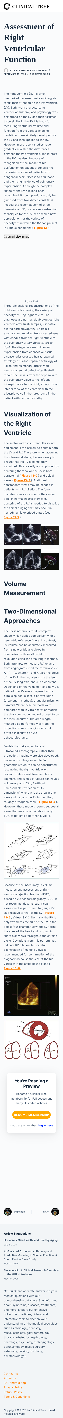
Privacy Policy (13, 1387)
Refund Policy (13, 1392)
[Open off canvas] (57, 6)
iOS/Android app (15, 1383)
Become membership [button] (31, 1115)
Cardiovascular (40, 74)
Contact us (11, 1373)
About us (10, 1378)
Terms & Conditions (17, 1396)
